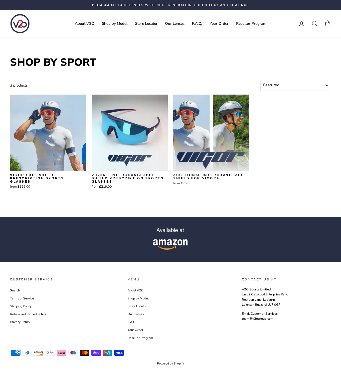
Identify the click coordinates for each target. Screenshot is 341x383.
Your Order (219, 23)
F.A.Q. (197, 23)
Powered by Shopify (170, 363)
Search (15, 290)
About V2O (84, 23)
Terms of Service (22, 298)
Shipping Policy (21, 306)
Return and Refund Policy (28, 314)
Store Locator (146, 23)
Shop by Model (115, 23)
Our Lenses (174, 23)
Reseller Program (251, 23)
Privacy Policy (20, 322)
